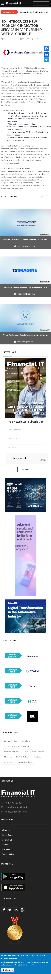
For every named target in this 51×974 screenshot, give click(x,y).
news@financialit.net (16, 807)
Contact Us (7, 839)
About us (6, 830)
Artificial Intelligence (26, 762)
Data (15, 741)
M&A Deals (37, 757)
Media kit (6, 849)
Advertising (7, 835)
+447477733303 (13, 802)
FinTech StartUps (22, 757)
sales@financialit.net (16, 811)
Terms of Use (8, 854)
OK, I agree (7, 970)
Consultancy (26, 741)
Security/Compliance (11, 752)
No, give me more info (24, 965)
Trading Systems (38, 752)
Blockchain (8, 757)
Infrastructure (9, 762)
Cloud (26, 752)
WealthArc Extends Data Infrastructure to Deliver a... (25, 335)
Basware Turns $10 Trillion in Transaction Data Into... (25, 239)
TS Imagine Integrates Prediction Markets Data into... (26, 287)
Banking (7, 741)
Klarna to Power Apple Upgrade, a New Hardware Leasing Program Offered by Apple (35, 12)
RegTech (26, 746)
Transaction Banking (11, 746)
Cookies (5, 844)
